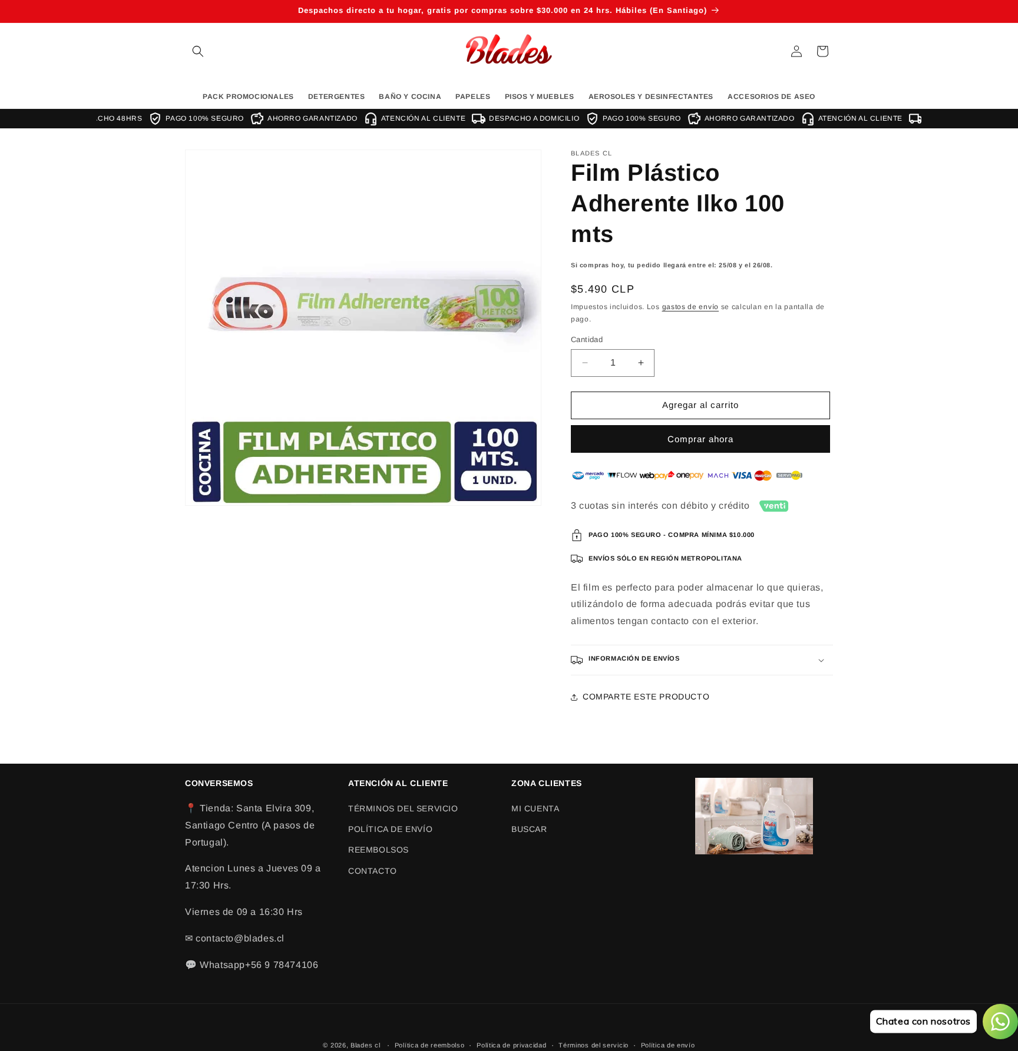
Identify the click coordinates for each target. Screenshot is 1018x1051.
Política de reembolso (430, 1044)
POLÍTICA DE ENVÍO (390, 829)
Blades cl (365, 1045)
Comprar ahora (700, 439)
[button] (198, 51)
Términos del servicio (593, 1044)
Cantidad (587, 339)
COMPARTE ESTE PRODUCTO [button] (646, 696)
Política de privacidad (511, 1044)
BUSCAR (529, 829)
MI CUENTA (535, 808)
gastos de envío (690, 307)
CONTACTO (372, 871)
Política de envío (668, 1044)
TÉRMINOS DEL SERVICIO (403, 808)
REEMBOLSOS (378, 850)
